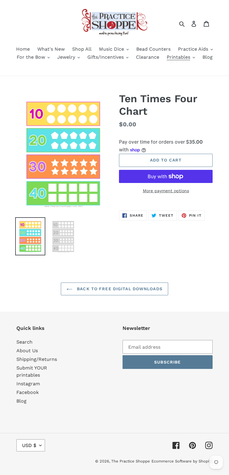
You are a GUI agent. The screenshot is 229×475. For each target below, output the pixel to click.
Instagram (28, 383)
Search (24, 342)
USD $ (29, 445)
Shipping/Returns (36, 359)
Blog (21, 401)
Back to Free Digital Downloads (119, 288)
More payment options (166, 190)
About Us (27, 350)
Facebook (27, 392)
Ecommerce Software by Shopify (182, 461)
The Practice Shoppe (130, 461)
